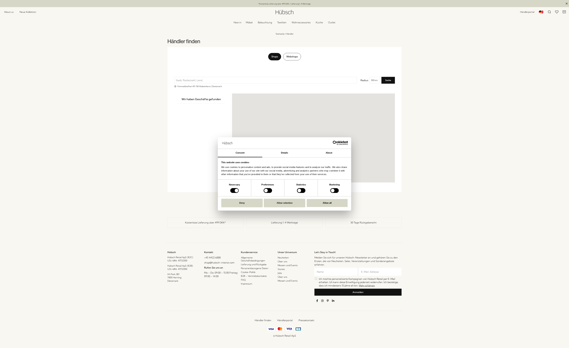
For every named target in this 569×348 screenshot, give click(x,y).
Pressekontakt (306, 320)
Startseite (280, 34)
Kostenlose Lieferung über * (205, 222)
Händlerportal (285, 320)
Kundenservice (249, 252)
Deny (242, 203)
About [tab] (329, 152)
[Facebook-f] (317, 300)
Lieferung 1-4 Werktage (284, 222)
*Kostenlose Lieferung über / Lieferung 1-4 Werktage (284, 4)
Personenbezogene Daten (254, 268)
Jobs (280, 273)
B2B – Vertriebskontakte (254, 276)
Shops (274, 56)
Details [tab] (284, 152)
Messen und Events (288, 265)
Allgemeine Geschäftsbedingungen (253, 259)
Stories (281, 269)
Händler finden (263, 320)
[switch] (268, 190)
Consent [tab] (240, 152)
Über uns (282, 261)
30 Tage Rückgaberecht (363, 222)
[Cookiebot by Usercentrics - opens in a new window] (335, 143)
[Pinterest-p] (327, 300)
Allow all (327, 203)
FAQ (243, 279)
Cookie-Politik (248, 272)
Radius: (365, 80)
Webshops (292, 56)
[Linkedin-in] (333, 300)
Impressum (246, 283)
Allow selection (285, 203)
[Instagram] (322, 300)
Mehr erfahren (367, 285)
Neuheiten (283, 257)
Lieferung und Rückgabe (254, 264)
